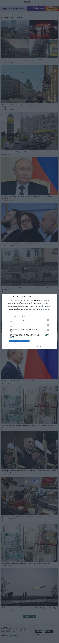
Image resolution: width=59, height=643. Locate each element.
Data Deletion (21, 346)
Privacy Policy (38, 346)
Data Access (29, 346)
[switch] (47, 320)
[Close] (54, 297)
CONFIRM (19, 340)
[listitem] (29, 316)
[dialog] (29, 321)
